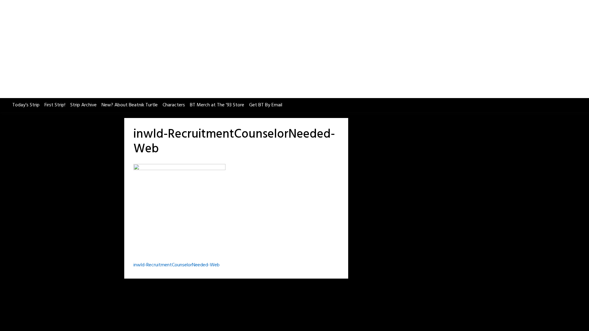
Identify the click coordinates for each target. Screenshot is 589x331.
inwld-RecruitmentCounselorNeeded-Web (176, 265)
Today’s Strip (26, 105)
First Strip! (54, 105)
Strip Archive (83, 105)
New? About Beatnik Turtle (130, 105)
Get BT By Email (265, 105)
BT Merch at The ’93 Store (217, 105)
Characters (174, 105)
